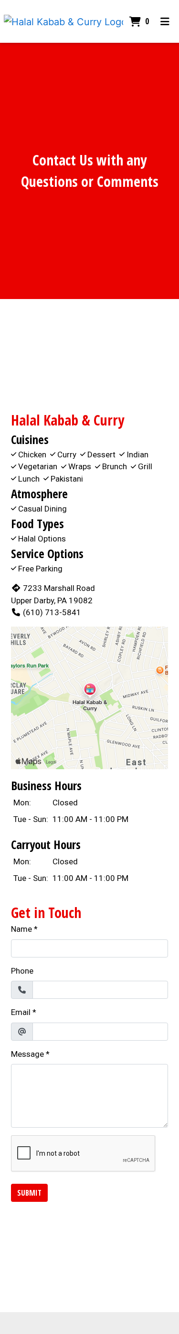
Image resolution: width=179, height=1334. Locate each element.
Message (27, 1054)
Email (21, 1012)
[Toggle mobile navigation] (165, 21)
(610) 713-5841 (52, 612)
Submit (29, 1193)
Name (21, 929)
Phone (22, 971)
